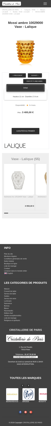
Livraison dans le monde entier (15, 271)
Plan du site (8, 254)
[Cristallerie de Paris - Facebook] (20, 412)
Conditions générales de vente (15, 259)
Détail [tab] (25, 88)
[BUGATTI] (44, 394)
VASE (33, 10)
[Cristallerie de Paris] (25, 338)
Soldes (6, 296)
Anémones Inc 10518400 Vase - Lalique (18, 197)
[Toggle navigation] (45, 3)
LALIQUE (5, 12)
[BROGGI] (28, 394)
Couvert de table (10, 291)
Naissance (8, 303)
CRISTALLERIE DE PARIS (10, 10)
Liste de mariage (10, 266)
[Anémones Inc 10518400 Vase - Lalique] (18, 179)
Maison (7, 289)
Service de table (10, 294)
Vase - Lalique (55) (25, 159)
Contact (7, 268)
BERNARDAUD (12, 402)
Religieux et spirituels (12, 320)
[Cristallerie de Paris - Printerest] (25, 412)
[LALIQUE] (15, 146)
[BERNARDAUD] (12, 394)
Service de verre (10, 299)
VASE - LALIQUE (24, 12)
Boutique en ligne (10, 264)
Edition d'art (8, 313)
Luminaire (8, 301)
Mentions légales (10, 256)
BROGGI (25, 402)
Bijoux (6, 308)
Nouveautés (8, 311)
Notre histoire (9, 261)
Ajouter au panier (25, 131)
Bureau (7, 306)
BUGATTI (42, 402)
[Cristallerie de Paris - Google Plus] (31, 412)
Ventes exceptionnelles (12, 316)
